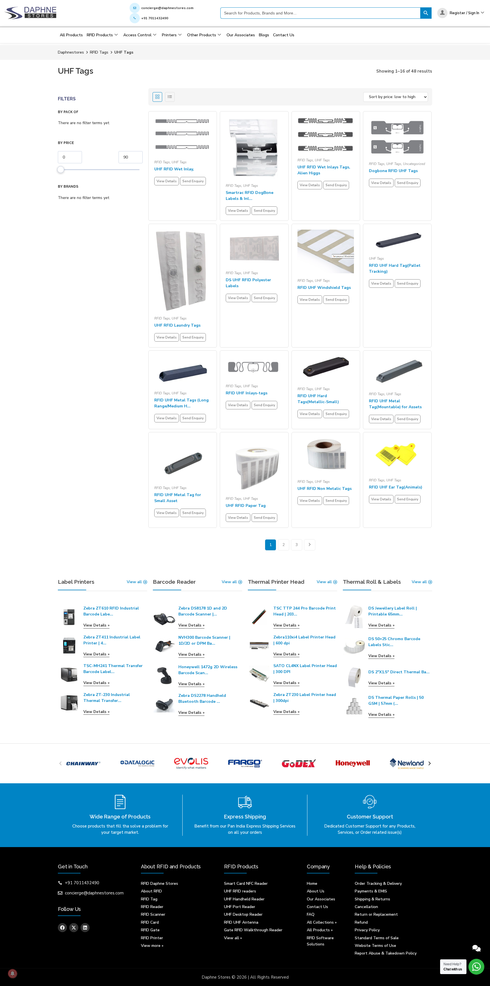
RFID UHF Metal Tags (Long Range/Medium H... (181, 403)
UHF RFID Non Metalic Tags (324, 488)
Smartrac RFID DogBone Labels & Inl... (249, 195)
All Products (71, 35)
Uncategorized (414, 164)
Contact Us (283, 35)
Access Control (137, 35)
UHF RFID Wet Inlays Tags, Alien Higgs (323, 170)
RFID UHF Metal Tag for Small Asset (177, 497)
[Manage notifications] (12, 973)
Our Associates (241, 35)
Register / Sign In (464, 13)
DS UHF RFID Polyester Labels (248, 283)
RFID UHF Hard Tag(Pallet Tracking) (395, 268)
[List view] (170, 97)
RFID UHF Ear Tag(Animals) (395, 487)
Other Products (201, 35)
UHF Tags (179, 162)
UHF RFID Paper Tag (246, 505)
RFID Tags (99, 52)
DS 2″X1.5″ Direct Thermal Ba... (399, 672)
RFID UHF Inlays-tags (246, 393)
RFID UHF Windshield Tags (324, 287)
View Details (167, 181)
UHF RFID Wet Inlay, (174, 169)
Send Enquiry (193, 181)
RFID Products (100, 35)
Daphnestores (71, 52)
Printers (169, 35)
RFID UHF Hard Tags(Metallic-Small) (318, 399)
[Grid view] (157, 97)
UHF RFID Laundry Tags (177, 325)
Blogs (264, 35)
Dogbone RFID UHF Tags (393, 170)
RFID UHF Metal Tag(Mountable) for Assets (395, 404)
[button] (60, 763)
